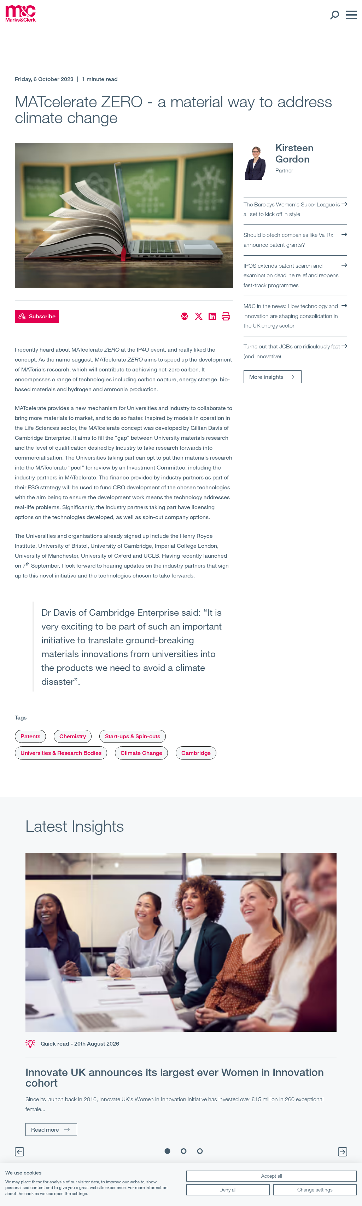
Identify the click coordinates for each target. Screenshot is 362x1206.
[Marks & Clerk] (20, 19)
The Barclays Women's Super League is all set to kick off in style (292, 209)
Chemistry (72, 736)
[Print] (226, 316)
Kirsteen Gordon (294, 153)
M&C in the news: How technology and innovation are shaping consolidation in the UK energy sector (291, 316)
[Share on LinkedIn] (212, 316)
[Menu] (350, 15)
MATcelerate (95, 349)
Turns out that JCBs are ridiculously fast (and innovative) (292, 351)
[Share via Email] (184, 316)
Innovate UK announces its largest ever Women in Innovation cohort (174, 1077)
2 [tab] (184, 1151)
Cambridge (196, 753)
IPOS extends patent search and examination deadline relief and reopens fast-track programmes (291, 275)
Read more (45, 1129)
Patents (30, 736)
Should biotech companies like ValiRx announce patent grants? (288, 240)
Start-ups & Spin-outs (132, 736)
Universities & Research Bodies (61, 753)
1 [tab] (167, 1151)
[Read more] (181, 942)
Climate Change (141, 753)
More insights (266, 376)
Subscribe (42, 316)
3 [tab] (200, 1151)
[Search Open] (334, 15)
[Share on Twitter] (198, 316)
